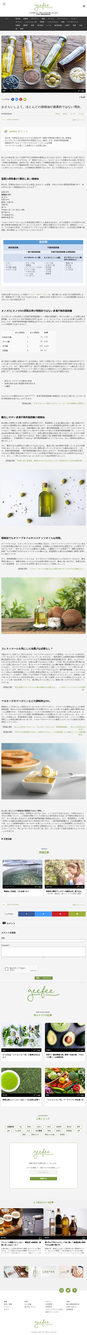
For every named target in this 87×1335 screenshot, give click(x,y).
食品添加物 (58, 25)
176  (82, 97)
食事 (3, 91)
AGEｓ (39, 1127)
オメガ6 (81, 114)
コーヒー (74, 19)
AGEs (29, 1127)
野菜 (21, 29)
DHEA (58, 1130)
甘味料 (42, 22)
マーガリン (43, 294)
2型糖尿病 (10, 1127)
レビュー (7, 1307)
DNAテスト (35, 1134)
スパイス (51, 19)
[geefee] (43, 7)
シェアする (9, 914)
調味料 (25, 25)
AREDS (59, 1127)
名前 (3, 938)
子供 (80, 25)
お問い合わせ (71, 1307)
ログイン (49, 1301)
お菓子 (67, 25)
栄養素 (25, 19)
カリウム (19, 22)
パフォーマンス (53, 22)
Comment (5, 945)
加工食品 (40, 25)
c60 (8, 1130)
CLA (28, 1130)
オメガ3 (72, 114)
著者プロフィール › (78, 120)
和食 (32, 25)
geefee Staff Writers (13, 119)
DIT (78, 1130)
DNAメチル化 (49, 1134)
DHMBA (69, 1130)
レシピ (49, 25)
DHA (49, 1130)
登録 (68, 1301)
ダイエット (35, 19)
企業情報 (49, 1304)
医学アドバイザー (52, 1312)
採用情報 (69, 1309)
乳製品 (18, 25)
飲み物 (18, 19)
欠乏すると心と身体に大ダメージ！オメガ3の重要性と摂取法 (59, 403)
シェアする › (6, 99)
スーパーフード (62, 19)
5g (21, 1127)
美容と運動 (8, 1304)
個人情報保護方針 (73, 1304)
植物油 (65, 114)
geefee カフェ (30, 1307)
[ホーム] (43, 1323)
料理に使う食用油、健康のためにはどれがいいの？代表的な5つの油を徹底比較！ (51, 461)
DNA (24, 1134)
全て (6, 19)
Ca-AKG (18, 1130)
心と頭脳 (27, 1304)
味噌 (62, 22)
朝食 (74, 25)
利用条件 (49, 1307)
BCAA (69, 1127)
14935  (5, 1210)
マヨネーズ (33, 294)
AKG (49, 1127)
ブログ (6, 1309)
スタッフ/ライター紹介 (54, 1309)
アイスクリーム (73, 22)
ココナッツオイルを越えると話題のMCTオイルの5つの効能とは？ (57, 569)
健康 (43, 19)
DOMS (62, 1134)
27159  (48, 1210)
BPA (78, 1127)
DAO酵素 (38, 1130)
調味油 (58, 114)
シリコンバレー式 (31, 22)
